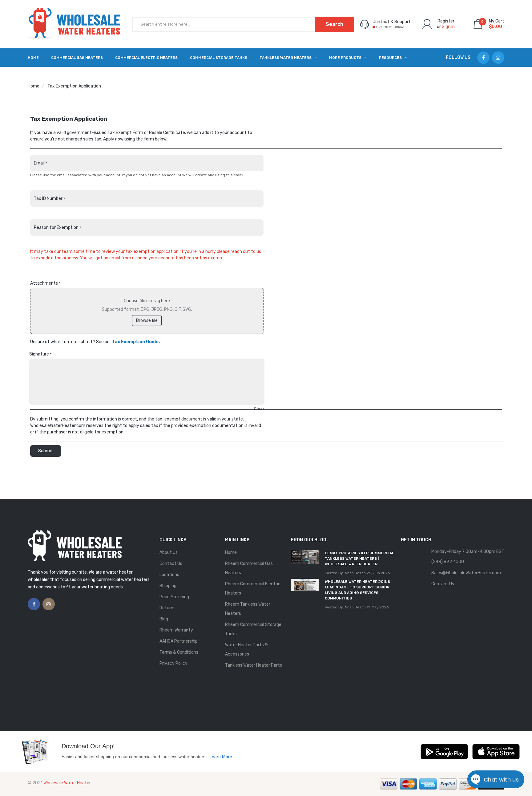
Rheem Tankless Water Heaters (247, 609)
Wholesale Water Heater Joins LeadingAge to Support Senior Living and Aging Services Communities (357, 589)
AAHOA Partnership (178, 641)
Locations (169, 574)
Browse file (147, 320)
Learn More (220, 756)
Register (445, 21)
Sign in (448, 26)
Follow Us (458, 57)
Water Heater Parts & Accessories (246, 649)
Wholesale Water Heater (67, 783)
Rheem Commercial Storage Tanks (253, 629)
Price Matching (174, 596)
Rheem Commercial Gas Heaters (249, 568)
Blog (163, 619)
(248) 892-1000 (447, 561)
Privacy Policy (173, 663)
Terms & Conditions (178, 652)
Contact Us (170, 563)
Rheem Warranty (176, 630)
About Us (168, 552)
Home (33, 86)
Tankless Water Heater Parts (253, 665)
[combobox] (243, 24)
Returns (167, 608)
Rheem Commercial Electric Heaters (252, 588)
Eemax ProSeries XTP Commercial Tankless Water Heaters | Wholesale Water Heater (359, 558)
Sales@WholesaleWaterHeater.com (466, 572)
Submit (45, 450)
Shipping (167, 585)
